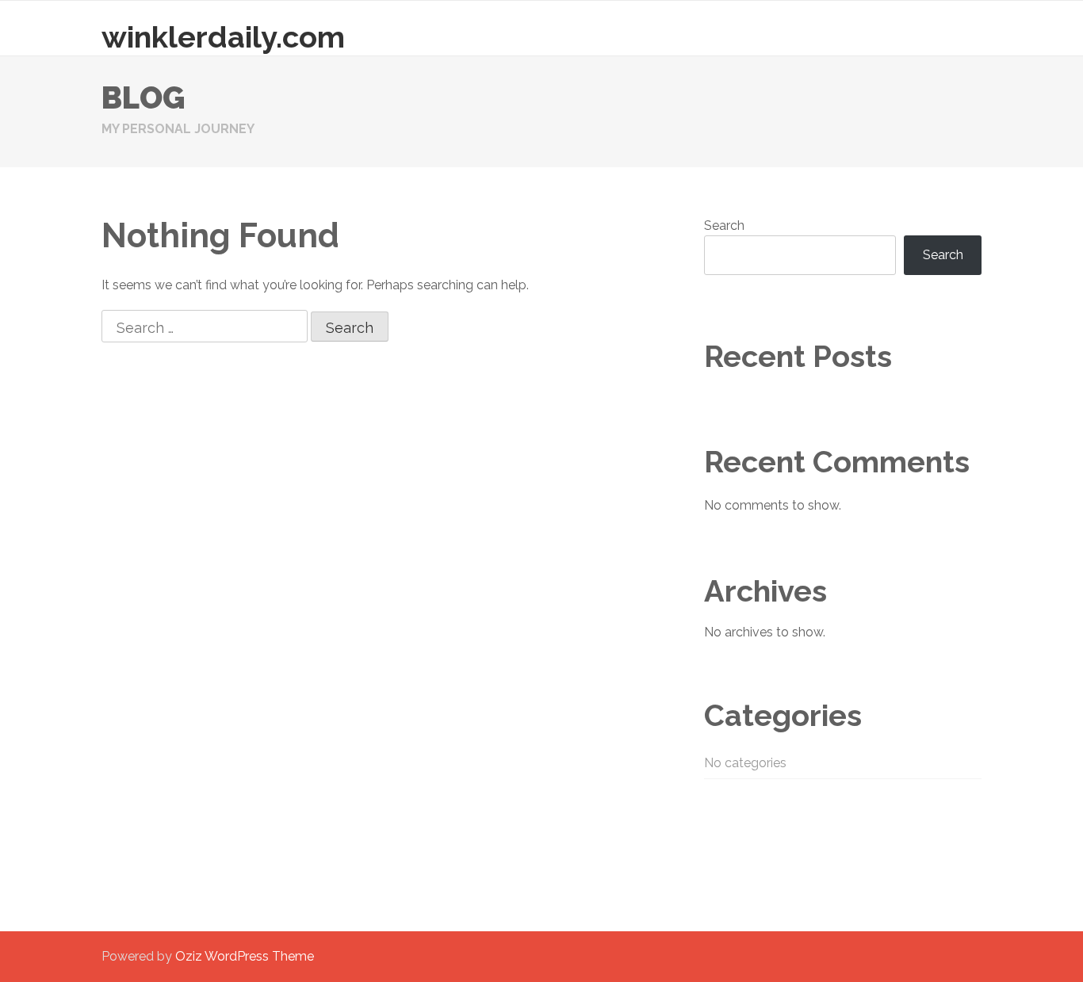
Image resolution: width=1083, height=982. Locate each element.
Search (724, 225)
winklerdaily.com (223, 37)
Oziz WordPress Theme (244, 956)
